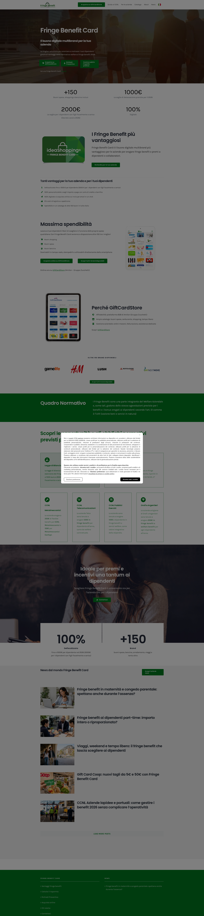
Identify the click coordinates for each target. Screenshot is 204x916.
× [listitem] (139, 435)
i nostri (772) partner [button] (75, 438)
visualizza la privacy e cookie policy (101, 474)
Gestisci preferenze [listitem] (73, 479)
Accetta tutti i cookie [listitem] (130, 479)
